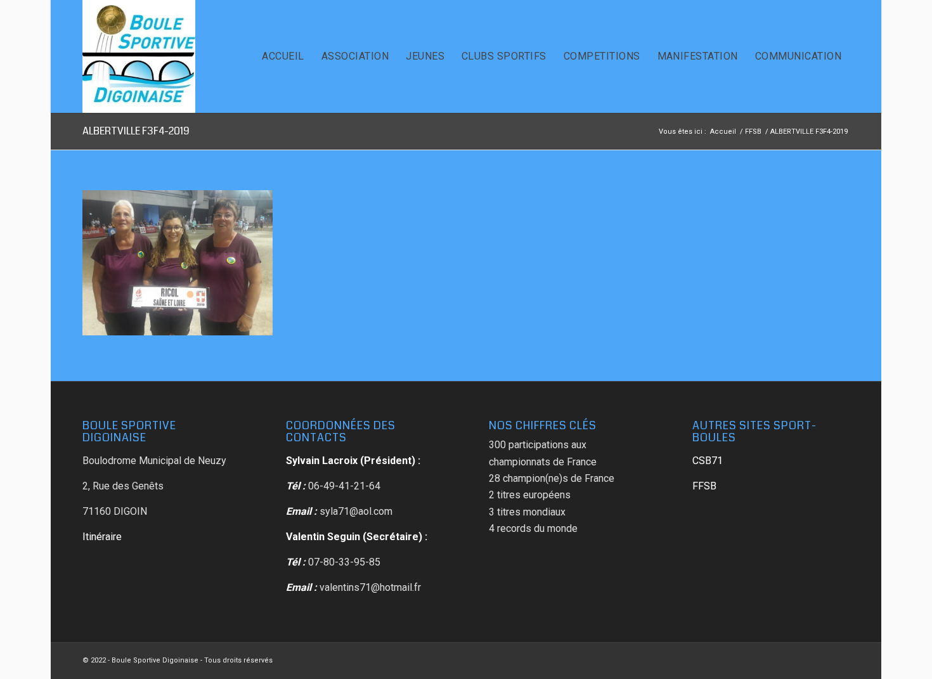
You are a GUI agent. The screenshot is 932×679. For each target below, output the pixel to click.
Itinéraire (102, 537)
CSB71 (707, 461)
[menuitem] (283, 56)
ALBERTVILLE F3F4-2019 (136, 131)
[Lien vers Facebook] (840, 658)
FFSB (704, 486)
